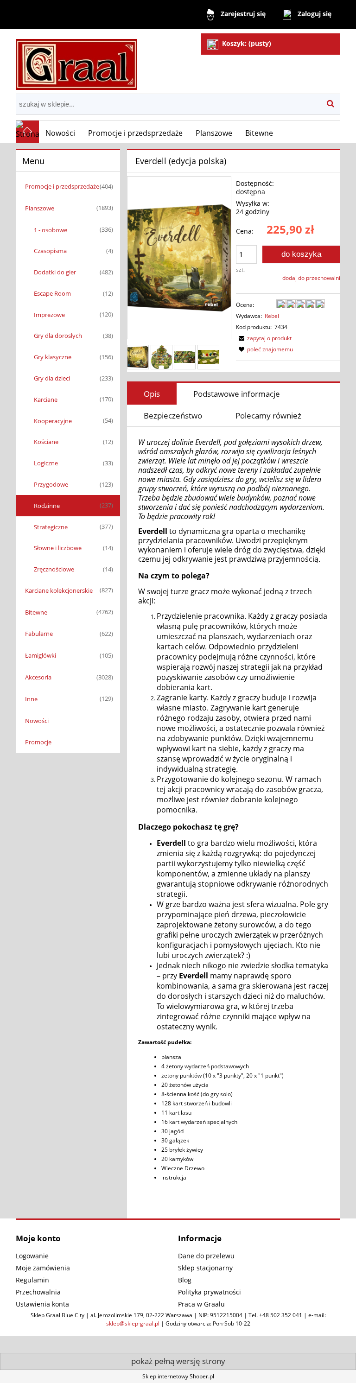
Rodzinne (47, 505)
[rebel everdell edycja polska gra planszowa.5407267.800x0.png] (137, 357)
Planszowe (39, 208)
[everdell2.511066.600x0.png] (184, 357)
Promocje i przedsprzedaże (62, 186)
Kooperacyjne (53, 421)
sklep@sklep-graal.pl (132, 1323)
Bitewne (36, 612)
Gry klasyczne (52, 357)
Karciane (45, 399)
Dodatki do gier (55, 272)
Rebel (272, 316)
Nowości (37, 721)
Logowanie (32, 1255)
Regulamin (32, 1279)
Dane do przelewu (206, 1255)
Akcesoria (38, 677)
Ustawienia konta (42, 1304)
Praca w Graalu (201, 1304)
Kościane (46, 442)
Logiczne (46, 463)
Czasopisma (50, 251)
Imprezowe (49, 315)
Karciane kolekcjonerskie (59, 590)
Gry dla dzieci (52, 378)
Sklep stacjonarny (205, 1267)
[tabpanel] (233, 820)
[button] (264, 338)
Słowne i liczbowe (58, 548)
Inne (31, 699)
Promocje (38, 742)
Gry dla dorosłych (58, 335)
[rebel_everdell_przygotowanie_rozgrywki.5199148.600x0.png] (161, 357)
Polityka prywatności (209, 1292)
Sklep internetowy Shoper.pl (178, 1376)
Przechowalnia (38, 1292)
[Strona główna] (76, 60)
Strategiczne (51, 527)
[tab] (152, 394)
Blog (184, 1279)
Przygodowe (51, 484)
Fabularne (39, 633)
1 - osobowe (50, 230)
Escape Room (52, 293)
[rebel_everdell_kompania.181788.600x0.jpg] (208, 357)
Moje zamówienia (43, 1267)
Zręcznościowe (54, 569)
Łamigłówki (40, 655)
